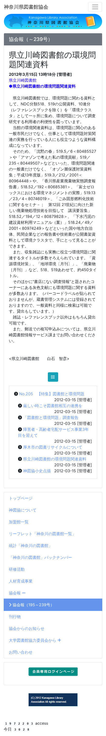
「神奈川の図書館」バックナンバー (40, 557)
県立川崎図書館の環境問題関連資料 (54, 458)
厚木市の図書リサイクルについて (52, 447)
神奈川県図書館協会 (26, 7)
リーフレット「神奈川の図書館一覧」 (42, 533)
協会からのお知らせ (26, 628)
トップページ (21, 498)
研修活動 (17, 569)
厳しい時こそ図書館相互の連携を (52, 405)
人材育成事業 (21, 581)
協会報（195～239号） (32, 604)
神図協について (22, 510)
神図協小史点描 (37, 470)
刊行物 (15, 616)
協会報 (15, 592)
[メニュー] (95, 7)
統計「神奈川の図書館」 (30, 545)
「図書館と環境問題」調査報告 (50, 417)
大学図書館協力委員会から (33, 640)
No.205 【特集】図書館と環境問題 (51, 393)
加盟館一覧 (19, 521)
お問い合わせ (21, 652)
